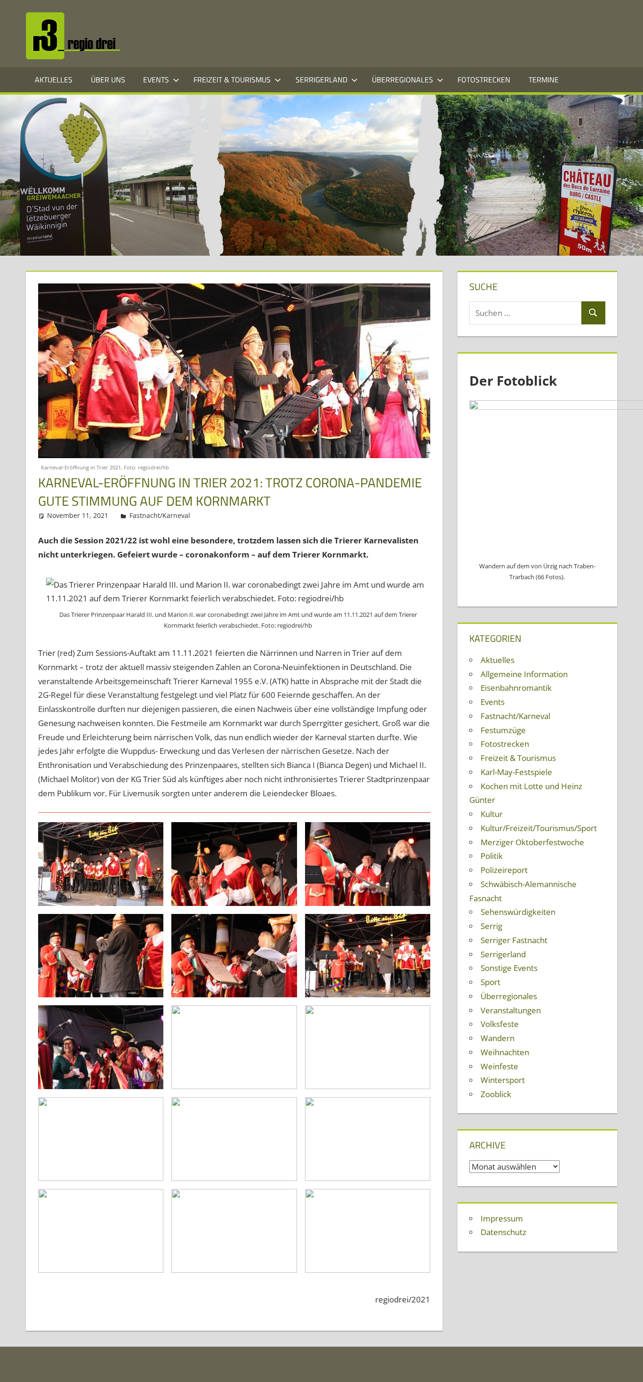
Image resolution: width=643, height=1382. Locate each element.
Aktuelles (53, 79)
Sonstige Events (509, 967)
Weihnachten (505, 1052)
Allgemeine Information (524, 674)
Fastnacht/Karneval (159, 515)
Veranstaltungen (511, 1010)
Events (156, 79)
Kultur (492, 813)
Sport (490, 982)
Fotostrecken (484, 79)
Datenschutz (503, 1232)
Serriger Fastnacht (514, 940)
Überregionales (402, 79)
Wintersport (503, 1080)
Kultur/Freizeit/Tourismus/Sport (539, 828)
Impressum (502, 1218)
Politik (492, 855)
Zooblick (496, 1094)
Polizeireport (504, 870)
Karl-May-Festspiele (516, 772)
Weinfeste (499, 1066)
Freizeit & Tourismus (232, 79)
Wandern (497, 1038)
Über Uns (108, 79)
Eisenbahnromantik (516, 687)
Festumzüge (503, 730)
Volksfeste (500, 1023)
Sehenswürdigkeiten (518, 911)
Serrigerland (321, 79)
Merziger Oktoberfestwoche (532, 842)
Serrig (491, 926)
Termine (544, 79)
